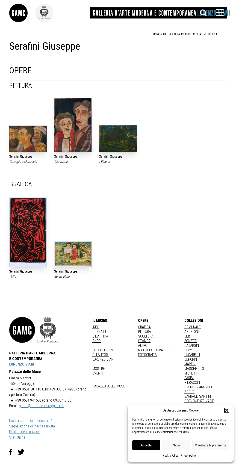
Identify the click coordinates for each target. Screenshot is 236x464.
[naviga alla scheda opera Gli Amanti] (72, 125)
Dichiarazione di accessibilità (30, 420)
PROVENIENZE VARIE (199, 401)
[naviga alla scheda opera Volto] (28, 232)
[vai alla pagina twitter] (23, 452)
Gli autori (100, 355)
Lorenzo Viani (103, 359)
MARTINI (190, 364)
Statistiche (17, 437)
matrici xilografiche (154, 350)
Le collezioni (102, 350)
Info (95, 327)
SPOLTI (189, 392)
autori (167, 34)
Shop (96, 341)
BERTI (188, 336)
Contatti (99, 331)
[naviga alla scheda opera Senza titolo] (72, 254)
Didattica (100, 336)
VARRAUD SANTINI (197, 396)
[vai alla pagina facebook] (13, 452)
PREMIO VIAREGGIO (198, 387)
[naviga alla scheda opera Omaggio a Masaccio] (28, 139)
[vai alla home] (22, 330)
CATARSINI (192, 345)
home (156, 34)
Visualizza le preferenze (211, 445)
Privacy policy (188, 455)
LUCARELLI (192, 355)
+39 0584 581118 (28, 389)
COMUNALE (192, 327)
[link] (22, 13)
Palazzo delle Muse (108, 386)
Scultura (145, 336)
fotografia (147, 355)
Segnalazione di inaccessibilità (32, 426)
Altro (142, 345)
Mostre (98, 368)
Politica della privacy (24, 431)
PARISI (189, 378)
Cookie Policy (170, 455)
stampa (144, 341)
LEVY (188, 350)
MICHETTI (191, 373)
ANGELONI (191, 331)
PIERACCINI (192, 382)
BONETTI (190, 341)
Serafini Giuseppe (207, 34)
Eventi (97, 373)
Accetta (146, 445)
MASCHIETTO (194, 368)
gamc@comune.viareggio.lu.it (41, 405)
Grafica (144, 327)
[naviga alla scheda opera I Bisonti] (117, 138)
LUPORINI (191, 359)
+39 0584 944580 (28, 400)
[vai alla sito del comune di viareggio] (48, 330)
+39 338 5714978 (62, 389)
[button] (226, 410)
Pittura (144, 331)
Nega (176, 445)
